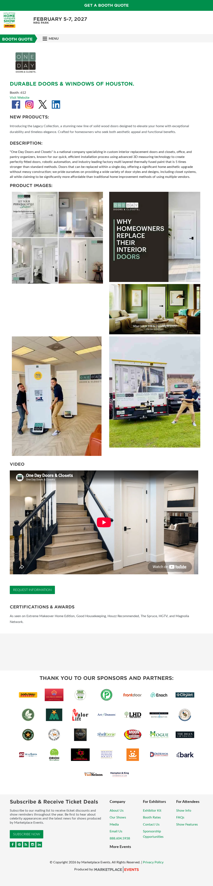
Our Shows (118, 817)
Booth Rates (152, 817)
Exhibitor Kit (152, 810)
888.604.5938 (120, 838)
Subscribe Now (26, 834)
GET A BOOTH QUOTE (106, 5)
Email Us (116, 831)
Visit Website (19, 97)
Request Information (32, 590)
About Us (117, 810)
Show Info (183, 810)
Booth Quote (17, 39)
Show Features (187, 824)
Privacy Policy (153, 862)
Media (114, 824)
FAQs (180, 817)
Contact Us (151, 824)
